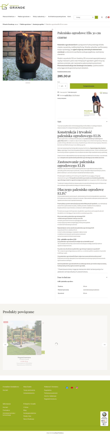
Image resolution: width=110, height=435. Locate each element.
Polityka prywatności (50, 393)
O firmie (25, 407)
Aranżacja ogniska (38, 24)
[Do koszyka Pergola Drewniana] (43, 352)
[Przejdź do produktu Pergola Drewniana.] (24, 338)
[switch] (104, 424)
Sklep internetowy (54, 432)
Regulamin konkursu (50, 399)
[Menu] (107, 412)
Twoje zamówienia (29, 390)
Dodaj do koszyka (88, 86)
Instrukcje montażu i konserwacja (9, 414)
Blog (24, 410)
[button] (96, 17)
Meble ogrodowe (25, 24)
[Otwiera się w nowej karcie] (67, 388)
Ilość (58, 82)
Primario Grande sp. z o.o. (10, 24)
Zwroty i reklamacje (50, 396)
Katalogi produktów (29, 413)
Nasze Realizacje (28, 419)
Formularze (6, 410)
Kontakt (5, 390)
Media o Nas (27, 416)
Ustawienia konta (28, 393)
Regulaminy (47, 390)
